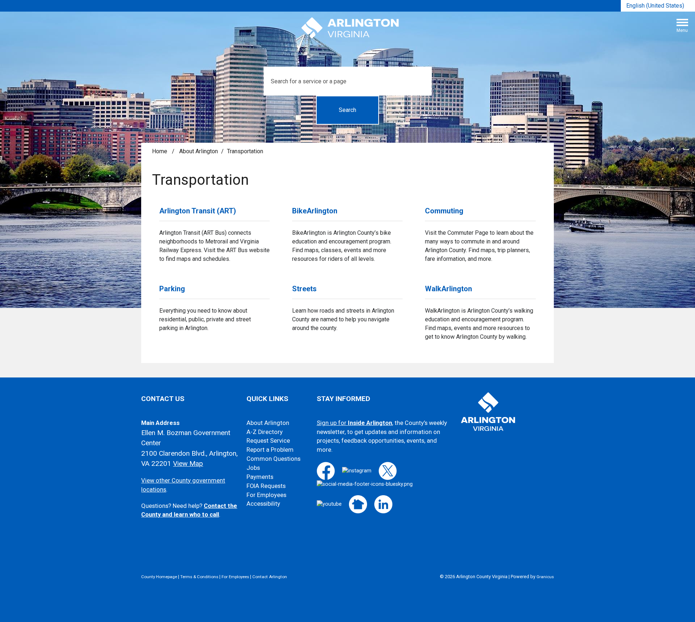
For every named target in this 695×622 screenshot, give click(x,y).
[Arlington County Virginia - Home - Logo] (350, 28)
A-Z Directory (265, 432)
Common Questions (273, 458)
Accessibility (263, 503)
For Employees (266, 495)
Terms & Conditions (199, 576)
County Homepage (159, 576)
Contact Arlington (269, 576)
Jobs (253, 467)
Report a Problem (270, 449)
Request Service (268, 440)
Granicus (545, 576)
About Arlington (198, 151)
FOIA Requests (266, 486)
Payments (260, 476)
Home (159, 151)
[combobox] (658, 6)
